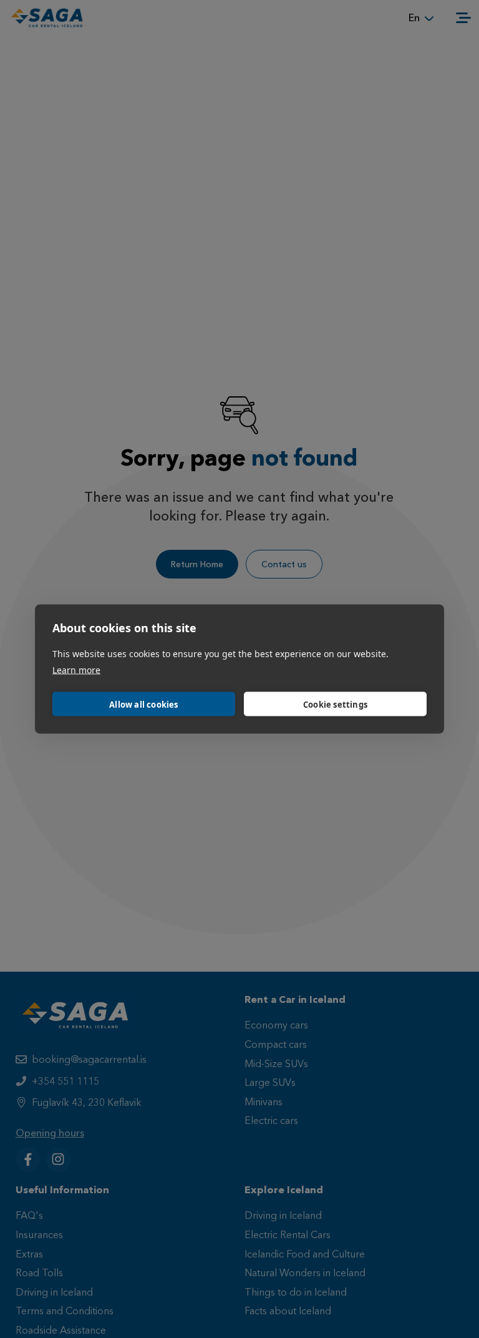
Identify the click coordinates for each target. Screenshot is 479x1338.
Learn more (76, 670)
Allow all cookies (143, 704)
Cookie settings (335, 704)
